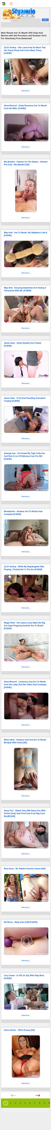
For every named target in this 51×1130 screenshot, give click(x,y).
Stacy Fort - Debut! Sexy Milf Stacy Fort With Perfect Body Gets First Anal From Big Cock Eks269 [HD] (24, 813)
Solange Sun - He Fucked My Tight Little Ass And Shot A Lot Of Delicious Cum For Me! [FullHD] (24, 456)
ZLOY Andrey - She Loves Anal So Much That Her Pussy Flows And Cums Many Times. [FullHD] (25, 50)
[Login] (11, 3)
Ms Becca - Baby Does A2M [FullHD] (20, 922)
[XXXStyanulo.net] (3, 3)
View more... (26, 91)
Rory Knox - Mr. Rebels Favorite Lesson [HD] (24, 868)
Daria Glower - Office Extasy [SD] (19, 1030)
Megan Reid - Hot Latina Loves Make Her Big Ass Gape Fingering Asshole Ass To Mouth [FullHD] (24, 626)
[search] (45, 19)
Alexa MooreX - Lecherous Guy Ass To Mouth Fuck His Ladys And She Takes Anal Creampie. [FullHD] (25, 685)
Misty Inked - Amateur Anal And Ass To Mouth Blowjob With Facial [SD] (25, 741)
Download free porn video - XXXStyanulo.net (22, 13)
